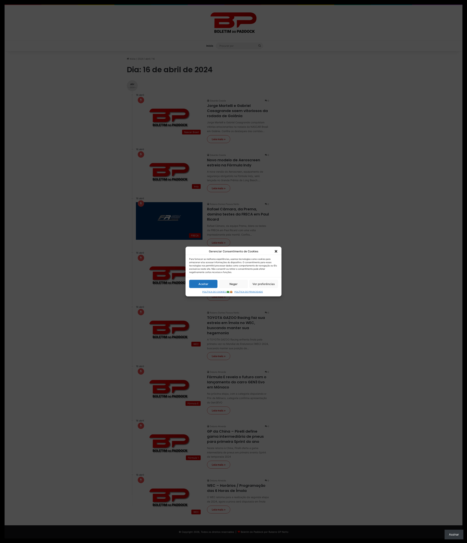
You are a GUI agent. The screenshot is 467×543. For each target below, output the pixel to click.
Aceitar (203, 284)
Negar (233, 284)
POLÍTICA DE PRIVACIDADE (248, 291)
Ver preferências (263, 284)
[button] (276, 251)
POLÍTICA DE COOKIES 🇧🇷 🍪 (217, 291)
